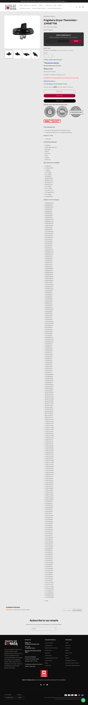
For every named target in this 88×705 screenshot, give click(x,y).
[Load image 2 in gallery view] (18, 54)
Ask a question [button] (77, 610)
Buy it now (59, 95)
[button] (34, 5)
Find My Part (48, 665)
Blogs (46, 663)
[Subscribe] (55, 628)
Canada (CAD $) (9, 697)
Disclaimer (47, 653)
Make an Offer (60, 100)
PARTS (67, 650)
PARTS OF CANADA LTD (52, 697)
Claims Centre (48, 660)
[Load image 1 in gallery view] (9, 54)
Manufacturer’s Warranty (52, 63)
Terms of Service (49, 642)
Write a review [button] (67, 610)
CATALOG (67, 647)
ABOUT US (68, 645)
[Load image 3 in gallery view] (26, 54)
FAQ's (66, 655)
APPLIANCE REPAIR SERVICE (72, 665)
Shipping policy (48, 645)
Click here (32, 666)
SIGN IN (67, 658)
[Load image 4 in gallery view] (35, 54)
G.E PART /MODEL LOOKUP (72, 663)
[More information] (66, 84)
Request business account (51, 658)
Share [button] (46, 600)
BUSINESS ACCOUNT (70, 660)
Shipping (46, 50)
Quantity (46, 53)
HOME (66, 642)
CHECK (76, 41)
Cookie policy (48, 655)
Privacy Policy (48, 650)
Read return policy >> (50, 81)
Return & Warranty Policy (51, 647)
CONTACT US (68, 653)
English (20, 697)
